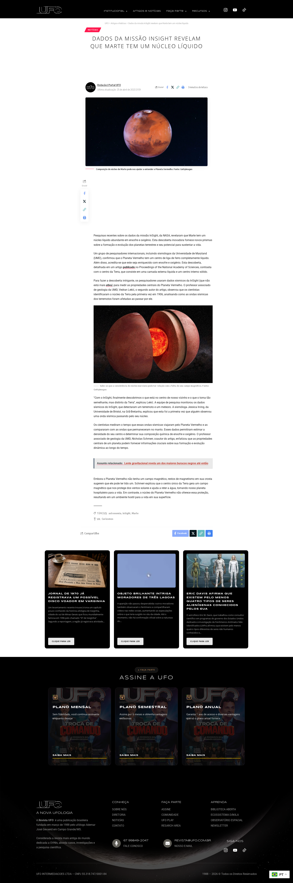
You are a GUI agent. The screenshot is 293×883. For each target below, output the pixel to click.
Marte (135, 513)
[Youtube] (235, 10)
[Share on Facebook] (167, 87)
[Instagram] (225, 10)
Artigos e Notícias (147, 11)
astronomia (115, 513)
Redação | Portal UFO (109, 84)
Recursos (199, 11)
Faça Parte (174, 11)
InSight (126, 513)
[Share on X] (172, 87)
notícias (93, 29)
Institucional (114, 11)
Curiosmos (107, 518)
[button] (115, 11)
